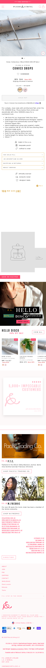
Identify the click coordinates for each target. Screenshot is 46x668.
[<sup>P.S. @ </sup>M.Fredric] (23, 489)
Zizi (29, 544)
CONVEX (8, 110)
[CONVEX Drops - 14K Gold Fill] (3, 220)
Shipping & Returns (12, 163)
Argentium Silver (25, 90)
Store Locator (6, 584)
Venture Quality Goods (8, 530)
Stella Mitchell (6, 518)
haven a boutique (30, 542)
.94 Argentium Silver (13, 159)
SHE (36, 540)
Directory (8, 557)
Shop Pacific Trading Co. (16, 471)
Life (35, 538)
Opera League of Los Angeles (9, 520)
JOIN (3, 569)
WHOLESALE (6, 581)
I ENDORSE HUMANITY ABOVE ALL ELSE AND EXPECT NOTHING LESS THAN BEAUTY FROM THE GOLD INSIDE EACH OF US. (22, 616)
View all (38, 332)
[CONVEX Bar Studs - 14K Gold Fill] (39, 365)
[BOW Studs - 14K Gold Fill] (3, 365)
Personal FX (5, 524)
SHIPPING (5, 575)
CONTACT (5, 578)
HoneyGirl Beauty (6, 532)
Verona (31, 548)
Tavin (32, 550)
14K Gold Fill (20, 90)
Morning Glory (6, 528)
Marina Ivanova (17, 649)
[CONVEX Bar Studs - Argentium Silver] (41, 365)
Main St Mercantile (7, 522)
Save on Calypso (10, 277)
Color (23, 85)
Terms (4, 590)
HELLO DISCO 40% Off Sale (29, 62)
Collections (15, 62)
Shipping (15, 81)
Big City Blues (5, 526)
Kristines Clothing (31, 553)
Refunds (4, 587)
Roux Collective (30, 546)
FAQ (3, 572)
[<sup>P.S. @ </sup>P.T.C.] (23, 446)
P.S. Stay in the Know (12, 596)
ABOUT (4, 566)
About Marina (9, 167)
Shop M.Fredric (11, 513)
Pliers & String (23, 65)
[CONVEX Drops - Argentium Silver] (5, 220)
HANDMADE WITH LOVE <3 (11, 666)
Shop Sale (23, 321)
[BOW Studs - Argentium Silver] (5, 365)
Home (8, 62)
